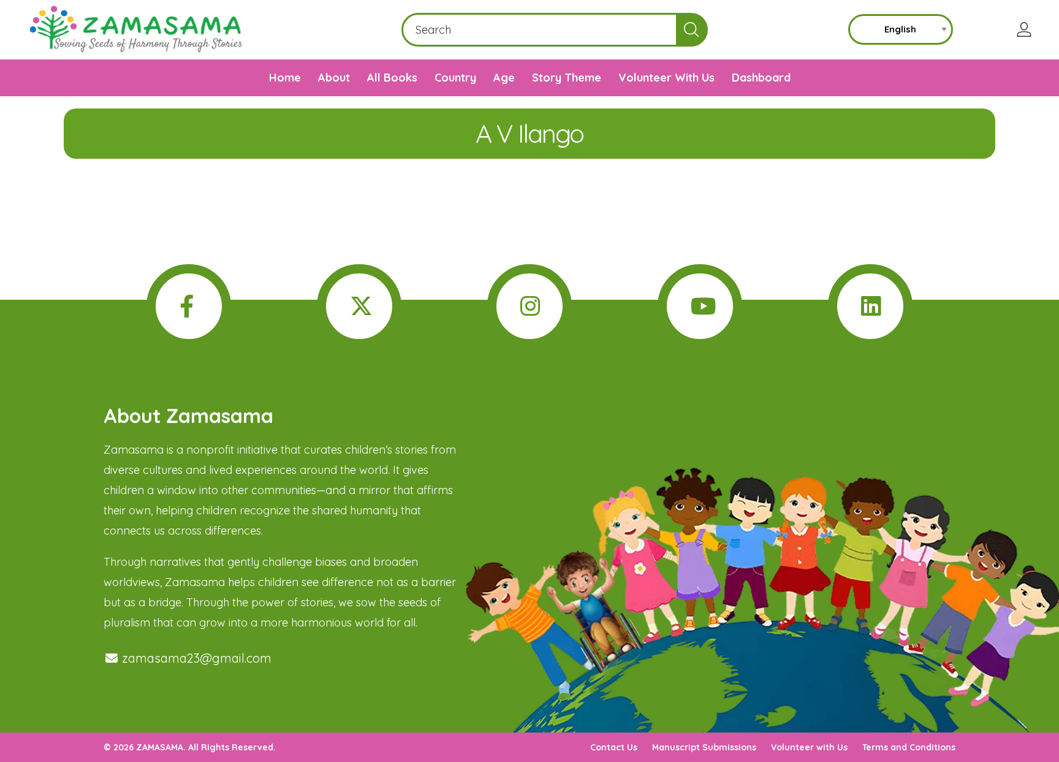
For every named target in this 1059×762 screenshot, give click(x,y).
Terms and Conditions (908, 747)
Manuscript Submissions (704, 747)
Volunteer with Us (809, 747)
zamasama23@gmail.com (195, 658)
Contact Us (613, 747)
